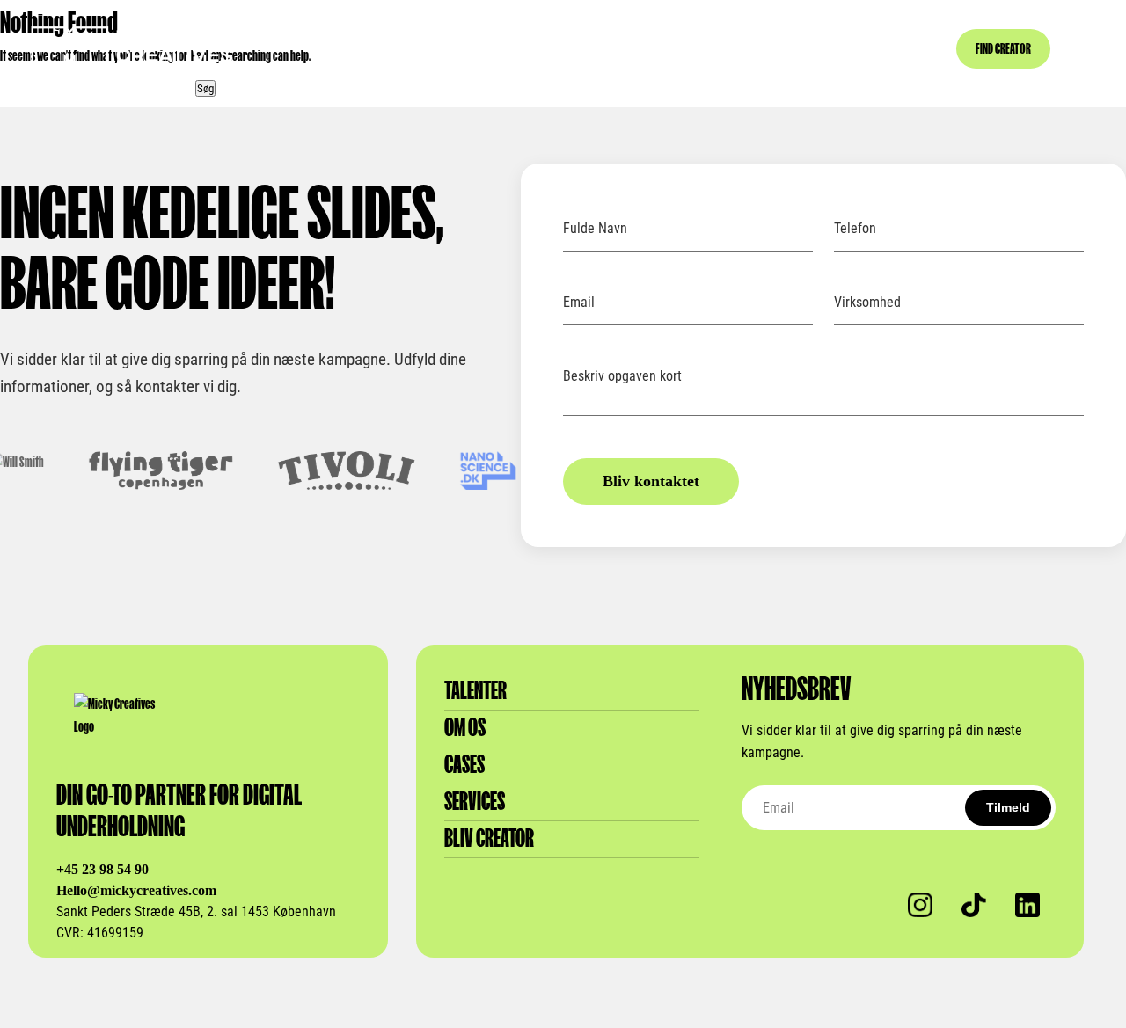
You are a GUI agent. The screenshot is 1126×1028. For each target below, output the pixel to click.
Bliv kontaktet (651, 481)
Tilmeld (1008, 807)
